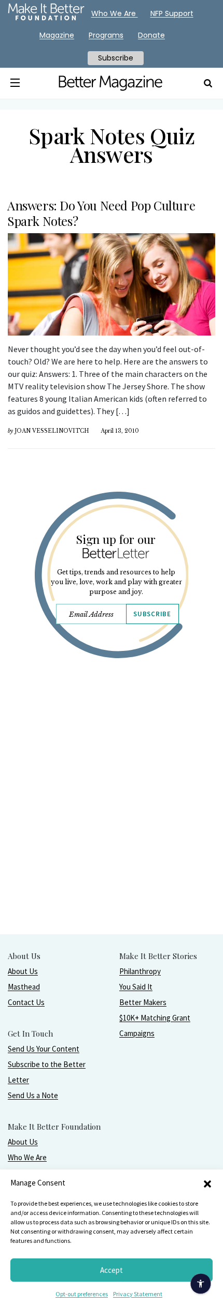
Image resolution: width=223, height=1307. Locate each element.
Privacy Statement (137, 1294)
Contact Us (26, 1002)
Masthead (24, 987)
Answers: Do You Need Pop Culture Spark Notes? (101, 213)
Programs (106, 35)
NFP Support (171, 13)
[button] (207, 1183)
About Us (23, 971)
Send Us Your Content (43, 1049)
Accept (111, 1270)
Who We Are (27, 1157)
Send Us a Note (33, 1095)
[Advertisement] (111, 822)
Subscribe (152, 614)
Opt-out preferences (81, 1294)
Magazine (56, 35)
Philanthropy (140, 971)
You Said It (135, 987)
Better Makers (142, 1002)
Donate (151, 35)
